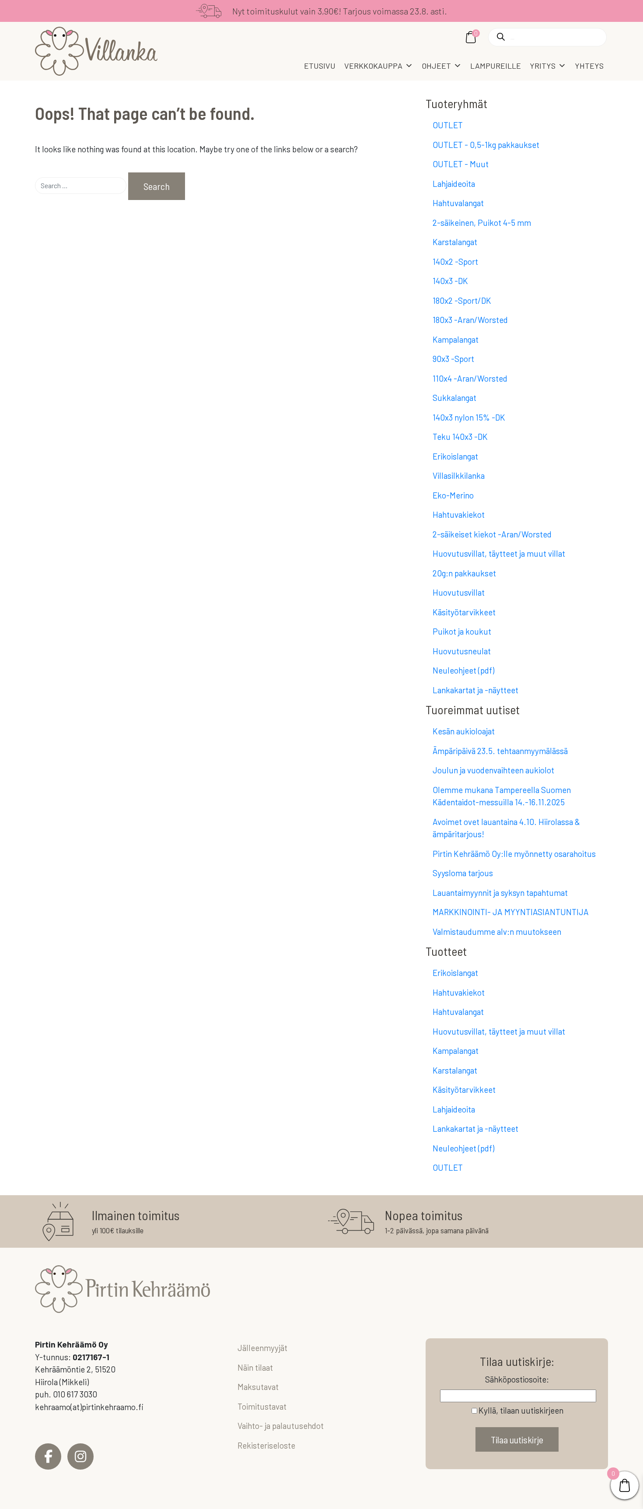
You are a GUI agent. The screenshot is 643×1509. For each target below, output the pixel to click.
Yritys (543, 65)
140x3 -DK (450, 281)
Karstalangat (455, 242)
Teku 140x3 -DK (460, 437)
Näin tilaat (255, 1367)
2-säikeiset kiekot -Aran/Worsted (492, 534)
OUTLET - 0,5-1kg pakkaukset (486, 145)
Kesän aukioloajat (464, 731)
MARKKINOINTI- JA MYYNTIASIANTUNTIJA (511, 912)
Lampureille (495, 65)
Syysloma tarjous (463, 873)
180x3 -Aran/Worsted (470, 320)
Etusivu (319, 65)
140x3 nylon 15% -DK (469, 417)
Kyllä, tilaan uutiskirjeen (521, 1410)
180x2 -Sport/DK (462, 300)
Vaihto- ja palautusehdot (281, 1426)
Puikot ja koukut (462, 631)
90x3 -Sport (453, 359)
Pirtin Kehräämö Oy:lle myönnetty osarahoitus (514, 854)
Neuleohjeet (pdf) (463, 670)
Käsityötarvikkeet (464, 612)
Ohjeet (436, 65)
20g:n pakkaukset (464, 573)
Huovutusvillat (459, 592)
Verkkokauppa (373, 65)
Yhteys (589, 65)
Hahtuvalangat (458, 203)
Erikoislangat (455, 456)
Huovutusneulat (462, 651)
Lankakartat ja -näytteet (475, 690)
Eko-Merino (453, 495)
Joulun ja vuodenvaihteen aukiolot (493, 770)
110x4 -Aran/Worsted (470, 378)
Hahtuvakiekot (459, 514)
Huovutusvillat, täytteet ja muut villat (499, 553)
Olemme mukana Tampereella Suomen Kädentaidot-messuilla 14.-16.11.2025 (502, 796)
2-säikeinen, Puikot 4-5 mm (482, 223)
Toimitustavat (262, 1406)
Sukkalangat (454, 398)
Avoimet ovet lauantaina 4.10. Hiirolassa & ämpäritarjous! (506, 828)
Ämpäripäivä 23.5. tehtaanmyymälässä (500, 751)
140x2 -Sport (455, 261)
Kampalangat (456, 339)
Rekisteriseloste (266, 1445)
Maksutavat (258, 1387)
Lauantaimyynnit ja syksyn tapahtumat (500, 893)
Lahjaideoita (454, 184)
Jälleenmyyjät (262, 1348)
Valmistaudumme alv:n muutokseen (497, 931)
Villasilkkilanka (459, 475)
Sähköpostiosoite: (517, 1379)
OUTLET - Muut (461, 164)
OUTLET (448, 125)
